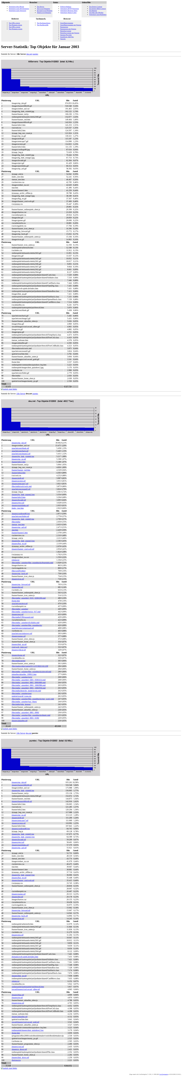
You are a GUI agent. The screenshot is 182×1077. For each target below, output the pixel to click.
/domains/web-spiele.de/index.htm (25, 957)
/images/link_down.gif (20, 1057)
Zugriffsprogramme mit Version (70, 25)
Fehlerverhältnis (65, 7)
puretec (35, 54)
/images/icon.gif (18, 579)
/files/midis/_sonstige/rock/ (22, 677)
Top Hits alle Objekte (96, 12)
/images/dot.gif (17, 587)
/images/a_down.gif (19, 1049)
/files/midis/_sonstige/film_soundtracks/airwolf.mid (31, 672)
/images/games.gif (19, 636)
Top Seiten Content (95, 7)
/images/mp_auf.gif (19, 527)
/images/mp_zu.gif (19, 459)
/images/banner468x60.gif (22, 785)
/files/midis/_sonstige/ (20, 609)
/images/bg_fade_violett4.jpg (23, 456)
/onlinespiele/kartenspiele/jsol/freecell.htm (28, 987)
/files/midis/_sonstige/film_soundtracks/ (27, 625)
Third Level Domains (44, 12)
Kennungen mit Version (68, 29)
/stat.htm (15, 530)
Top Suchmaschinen (43, 23)
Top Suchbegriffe (42, 25)
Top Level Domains (43, 9)
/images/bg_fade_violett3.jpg (23, 519)
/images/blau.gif (18, 995)
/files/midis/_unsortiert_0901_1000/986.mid (29, 685)
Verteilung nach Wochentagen (19, 9)
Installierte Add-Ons (67, 37)
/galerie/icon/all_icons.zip (21, 696)
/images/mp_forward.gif (21, 584)
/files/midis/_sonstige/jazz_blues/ (24, 702)
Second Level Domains (44, 11)
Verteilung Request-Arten (68, 11)
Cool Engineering (163, 1074)
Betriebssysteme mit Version (69, 33)
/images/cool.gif (18, 1047)
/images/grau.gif (18, 1003)
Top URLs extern (14, 27)
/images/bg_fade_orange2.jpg (23, 494)
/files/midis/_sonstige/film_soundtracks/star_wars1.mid (33, 699)
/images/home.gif (18, 655)
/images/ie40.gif (18, 478)
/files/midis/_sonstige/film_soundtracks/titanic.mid (31, 715)
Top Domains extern (15, 29)
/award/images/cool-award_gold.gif (25, 1022)
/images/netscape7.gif (20, 484)
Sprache (63, 39)
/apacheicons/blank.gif (20, 448)
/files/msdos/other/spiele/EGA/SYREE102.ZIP (30, 666)
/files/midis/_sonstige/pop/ (22, 693)
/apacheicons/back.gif (20, 451)
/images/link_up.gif (19, 644)
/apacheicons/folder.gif (20, 516)
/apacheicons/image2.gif (21, 454)
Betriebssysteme (65, 31)
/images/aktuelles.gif (19, 721)
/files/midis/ (16, 522)
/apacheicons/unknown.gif (22, 633)
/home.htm (16, 601)
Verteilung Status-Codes (68, 12)
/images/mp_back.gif (20, 573)
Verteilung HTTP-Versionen (69, 9)
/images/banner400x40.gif (22, 801)
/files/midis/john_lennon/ (21, 704)
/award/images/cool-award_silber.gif (26, 989)
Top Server (40, 7)
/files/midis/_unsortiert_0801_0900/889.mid (29, 682)
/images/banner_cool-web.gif (23, 549)
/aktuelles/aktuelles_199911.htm (24, 674)
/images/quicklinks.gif (20, 505)
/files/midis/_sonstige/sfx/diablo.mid (25, 623)
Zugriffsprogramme (66, 23)
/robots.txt (15, 560)
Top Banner (93, 11)
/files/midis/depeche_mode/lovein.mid (26, 691)
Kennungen (64, 27)
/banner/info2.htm (18, 473)
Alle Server (20, 394)
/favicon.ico (16, 1060)
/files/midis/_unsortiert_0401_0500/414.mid (29, 680)
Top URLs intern (14, 23)
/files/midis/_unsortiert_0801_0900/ (25, 712)
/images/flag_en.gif (19, 544)
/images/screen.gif (19, 481)
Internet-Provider (66, 35)
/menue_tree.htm (18, 524)
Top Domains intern (15, 25)
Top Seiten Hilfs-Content (97, 9)
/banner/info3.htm (18, 497)
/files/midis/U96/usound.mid (23, 617)
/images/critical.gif (19, 650)
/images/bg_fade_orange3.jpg (23, 541)
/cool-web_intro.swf (19, 647)
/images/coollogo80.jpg (21, 514)
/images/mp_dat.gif (19, 443)
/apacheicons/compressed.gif (23, 628)
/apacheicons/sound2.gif (21, 489)
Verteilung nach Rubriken (97, 14)
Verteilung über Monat (16, 7)
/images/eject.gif (18, 503)
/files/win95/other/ (19, 571)
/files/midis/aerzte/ (19, 661)
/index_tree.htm (18, 508)
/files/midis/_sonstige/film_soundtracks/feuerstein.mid (32, 563)
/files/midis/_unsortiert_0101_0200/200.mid (29, 598)
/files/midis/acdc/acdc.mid (22, 486)
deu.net (29, 54)
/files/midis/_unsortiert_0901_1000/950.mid (29, 688)
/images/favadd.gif (19, 500)
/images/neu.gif (17, 614)
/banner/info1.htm (18, 462)
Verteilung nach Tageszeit (17, 11)
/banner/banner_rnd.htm (21, 470)
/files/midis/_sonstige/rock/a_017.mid (26, 612)
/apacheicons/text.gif (19, 603)
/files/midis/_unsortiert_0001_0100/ (25, 718)
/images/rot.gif (17, 998)
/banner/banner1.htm (20, 533)
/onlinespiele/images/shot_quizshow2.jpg (27, 1030)
